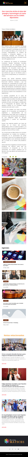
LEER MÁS (4, 363)
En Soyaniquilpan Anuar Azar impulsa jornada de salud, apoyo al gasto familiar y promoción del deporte (14, 416)
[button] (25, 3)
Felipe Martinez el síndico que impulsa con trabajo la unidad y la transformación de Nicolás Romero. (14, 385)
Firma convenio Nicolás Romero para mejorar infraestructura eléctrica (14, 354)
